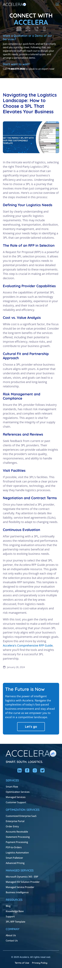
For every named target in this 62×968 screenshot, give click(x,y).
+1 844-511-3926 (16, 68)
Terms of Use (22, 962)
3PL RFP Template (15, 921)
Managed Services (16, 797)
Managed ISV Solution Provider (23, 881)
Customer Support (16, 802)
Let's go (31, 727)
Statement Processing (18, 836)
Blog (8, 906)
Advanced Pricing (15, 863)
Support (10, 916)
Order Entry (12, 826)
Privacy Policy (39, 962)
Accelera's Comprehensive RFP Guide (28, 645)
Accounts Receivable (17, 831)
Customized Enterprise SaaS (21, 816)
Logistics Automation (17, 852)
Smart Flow (12, 786)
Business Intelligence (17, 892)
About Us (11, 935)
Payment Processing (17, 842)
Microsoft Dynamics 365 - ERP (22, 876)
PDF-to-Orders (14, 847)
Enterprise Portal (15, 821)
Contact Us (12, 940)
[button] (57, 4)
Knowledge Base (15, 911)
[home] (14, 4)
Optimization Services (18, 791)
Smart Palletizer (14, 857)
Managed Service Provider (20, 887)
